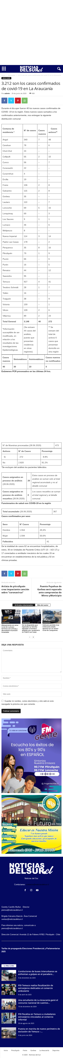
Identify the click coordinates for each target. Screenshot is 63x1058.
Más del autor (42, 605)
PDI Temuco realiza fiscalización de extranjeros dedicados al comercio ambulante (35, 988)
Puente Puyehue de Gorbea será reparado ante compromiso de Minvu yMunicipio (49, 591)
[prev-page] (29, 637)
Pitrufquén (15, 1050)
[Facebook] (4, 100)
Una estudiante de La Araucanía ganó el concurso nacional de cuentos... (38, 1001)
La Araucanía (44, 1050)
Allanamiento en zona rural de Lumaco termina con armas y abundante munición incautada (9, 628)
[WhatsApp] (25, 100)
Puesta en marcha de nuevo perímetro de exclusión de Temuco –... (39, 1030)
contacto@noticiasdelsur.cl (37, 884)
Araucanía (11, 75)
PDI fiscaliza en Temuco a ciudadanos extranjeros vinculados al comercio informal (37, 1017)
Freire (25, 1050)
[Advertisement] (31, 32)
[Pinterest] (18, 100)
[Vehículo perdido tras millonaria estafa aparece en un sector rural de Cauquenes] (52, 616)
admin (7, 93)
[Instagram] (32, 890)
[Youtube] (37, 890)
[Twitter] (11, 100)
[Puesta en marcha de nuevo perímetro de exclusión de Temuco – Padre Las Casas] (8, 1032)
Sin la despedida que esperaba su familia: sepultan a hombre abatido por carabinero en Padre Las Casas (31, 628)
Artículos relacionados (24, 605)
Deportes (55, 1050)
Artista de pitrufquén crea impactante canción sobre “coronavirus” (15, 589)
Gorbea (33, 1050)
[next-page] (33, 637)
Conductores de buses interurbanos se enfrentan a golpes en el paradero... (37, 973)
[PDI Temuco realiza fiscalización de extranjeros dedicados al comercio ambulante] (8, 989)
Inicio (3, 75)
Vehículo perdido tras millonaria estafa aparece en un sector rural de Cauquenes (50, 627)
